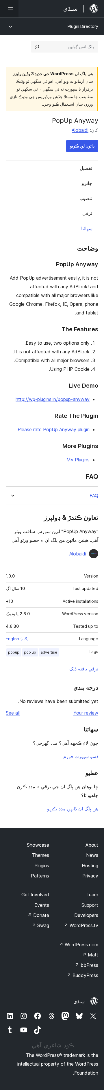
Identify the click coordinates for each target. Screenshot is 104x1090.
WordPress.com (78, 944)
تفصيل (86, 168)
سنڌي (79, 1001)
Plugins (41, 865)
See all (13, 713)
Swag (40, 925)
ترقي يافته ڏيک (83, 669)
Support (89, 905)
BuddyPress (82, 975)
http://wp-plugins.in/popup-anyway (53, 399)
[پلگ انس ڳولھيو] (37, 47)
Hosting (90, 865)
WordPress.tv (81, 925)
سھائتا (86, 228)
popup (13, 652)
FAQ (94, 496)
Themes (40, 855)
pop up (30, 652)
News (92, 855)
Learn (92, 894)
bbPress (86, 965)
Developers (86, 915)
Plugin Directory (83, 26)
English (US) (17, 638)
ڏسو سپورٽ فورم (80, 756)
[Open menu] (9, 8)
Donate (38, 915)
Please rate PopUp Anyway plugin (54, 429)
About (92, 845)
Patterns (40, 876)
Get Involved (35, 894)
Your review (85, 713)
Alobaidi (80, 130)
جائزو (87, 183)
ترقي (87, 213)
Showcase (38, 845)
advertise (49, 652)
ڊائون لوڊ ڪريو (82, 145)
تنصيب (85, 198)
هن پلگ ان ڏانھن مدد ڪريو (72, 809)
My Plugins (78, 460)
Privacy (90, 876)
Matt (90, 955)
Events (41, 905)
